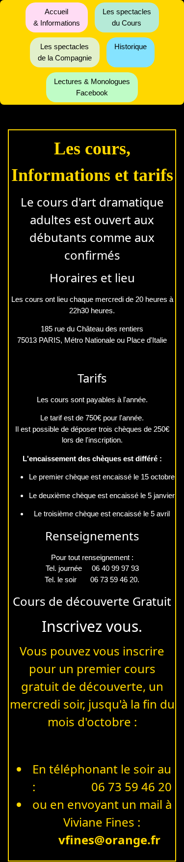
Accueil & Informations (56, 17)
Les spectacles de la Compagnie (65, 52)
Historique (130, 46)
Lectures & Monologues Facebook (92, 87)
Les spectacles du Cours (127, 17)
